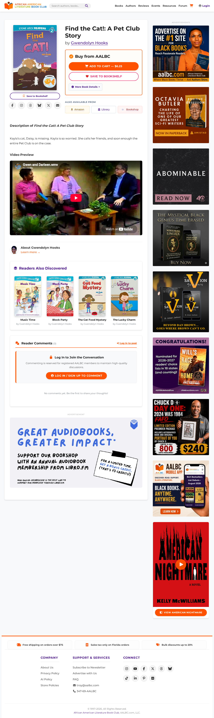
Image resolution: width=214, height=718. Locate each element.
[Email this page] (57, 105)
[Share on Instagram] (21, 105)
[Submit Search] (85, 6)
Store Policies (50, 685)
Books (119, 5)
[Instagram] (126, 668)
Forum (183, 5)
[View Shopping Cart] (192, 6)
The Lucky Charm (124, 319)
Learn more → (30, 252)
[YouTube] (135, 668)
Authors (131, 5)
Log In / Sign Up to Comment (78, 375)
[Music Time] (27, 297)
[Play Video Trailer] (181, 564)
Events (155, 5)
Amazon (79, 109)
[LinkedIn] (135, 678)
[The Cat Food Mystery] (92, 297)
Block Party (60, 319)
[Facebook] (144, 668)
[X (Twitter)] (152, 668)
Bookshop (132, 109)
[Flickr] (152, 678)
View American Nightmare (183, 612)
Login (206, 5)
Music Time (27, 319)
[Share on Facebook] (12, 105)
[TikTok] (126, 678)
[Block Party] (60, 297)
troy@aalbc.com (87, 685)
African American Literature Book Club (96, 712)
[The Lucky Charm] (124, 297)
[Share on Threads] (30, 105)
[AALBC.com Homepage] (25, 6)
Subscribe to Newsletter (89, 667)
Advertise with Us (85, 673)
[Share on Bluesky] (39, 105)
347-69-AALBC (86, 691)
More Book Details (86, 87)
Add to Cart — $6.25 (105, 66)
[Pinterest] (144, 678)
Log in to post (128, 343)
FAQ (75, 679)
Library (105, 109)
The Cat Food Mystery (92, 319)
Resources (169, 5)
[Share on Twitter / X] (48, 105)
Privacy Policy (50, 673)
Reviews (143, 5)
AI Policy (46, 679)
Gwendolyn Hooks (89, 42)
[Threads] (161, 668)
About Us (47, 667)
